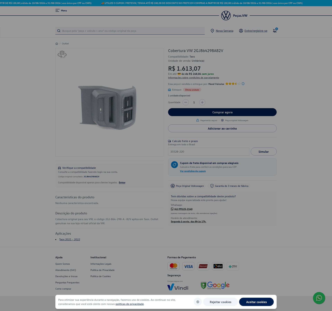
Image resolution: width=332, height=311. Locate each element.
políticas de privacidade (130, 304)
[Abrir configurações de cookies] (198, 302)
